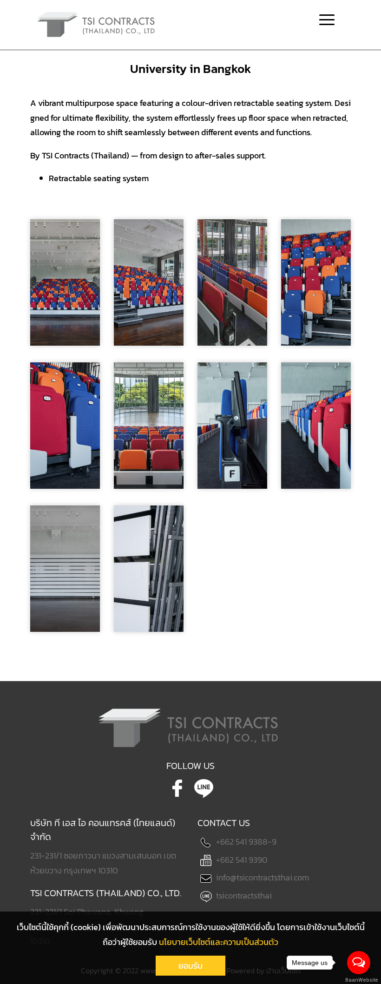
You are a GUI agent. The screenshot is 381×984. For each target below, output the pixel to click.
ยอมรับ (190, 965)
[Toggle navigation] (327, 21)
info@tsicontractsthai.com (262, 877)
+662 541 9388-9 (246, 841)
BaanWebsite (359, 980)
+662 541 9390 (242, 859)
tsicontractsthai (244, 895)
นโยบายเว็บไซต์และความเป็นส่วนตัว (218, 942)
